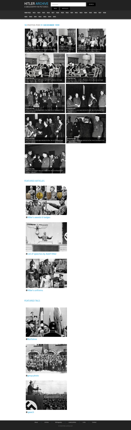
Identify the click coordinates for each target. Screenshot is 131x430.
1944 (49, 17)
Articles (46, 422)
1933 (81, 13)
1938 (104, 13)
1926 (48, 13)
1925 (43, 13)
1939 (25, 17)
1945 (54, 17)
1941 (35, 17)
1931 (71, 13)
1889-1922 (27, 13)
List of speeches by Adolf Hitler (41, 254)
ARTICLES (65, 8)
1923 (34, 13)
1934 (85, 13)
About (36, 422)
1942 (40, 17)
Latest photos (72, 422)
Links (84, 422)
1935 (90, 13)
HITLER (36, 4)
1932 (76, 13)
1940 (30, 17)
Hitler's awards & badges (38, 217)
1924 (38, 13)
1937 (99, 13)
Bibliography (58, 422)
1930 (67, 13)
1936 (95, 13)
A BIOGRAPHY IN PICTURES (36, 7)
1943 (44, 17)
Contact (94, 422)
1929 (62, 13)
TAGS (55, 8)
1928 (57, 13)
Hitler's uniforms (34, 290)
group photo (32, 375)
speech (30, 412)
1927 (53, 13)
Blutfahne (31, 339)
